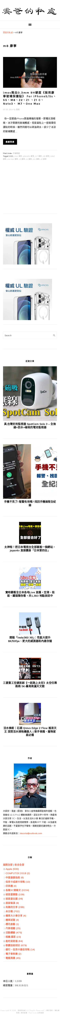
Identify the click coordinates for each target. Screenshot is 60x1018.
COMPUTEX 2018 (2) (18, 873)
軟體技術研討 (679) (16, 945)
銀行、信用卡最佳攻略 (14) (20, 949)
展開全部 (8, 864)
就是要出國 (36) (14, 898)
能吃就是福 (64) (14, 941)
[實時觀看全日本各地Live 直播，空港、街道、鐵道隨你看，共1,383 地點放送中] (30, 588)
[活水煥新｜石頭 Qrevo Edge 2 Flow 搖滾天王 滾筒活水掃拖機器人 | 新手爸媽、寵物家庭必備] (30, 724)
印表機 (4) (11, 885)
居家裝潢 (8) (12, 902)
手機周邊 (16, 153)
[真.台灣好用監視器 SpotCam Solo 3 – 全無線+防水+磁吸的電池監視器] (30, 420)
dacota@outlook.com (31, 833)
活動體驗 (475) (14, 932)
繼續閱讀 (10, 142)
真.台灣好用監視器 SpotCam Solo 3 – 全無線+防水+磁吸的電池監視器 (30, 425)
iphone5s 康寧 (28, 156)
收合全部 (19, 864)
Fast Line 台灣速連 (36, 1013)
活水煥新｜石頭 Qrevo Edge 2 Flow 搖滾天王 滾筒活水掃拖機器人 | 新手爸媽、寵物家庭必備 (30, 731)
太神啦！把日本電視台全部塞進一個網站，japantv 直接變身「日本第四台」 (30, 548)
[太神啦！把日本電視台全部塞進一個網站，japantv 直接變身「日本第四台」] (30, 543)
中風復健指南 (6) (15, 877)
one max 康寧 (12, 159)
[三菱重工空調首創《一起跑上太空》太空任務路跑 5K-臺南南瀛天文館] (30, 678)
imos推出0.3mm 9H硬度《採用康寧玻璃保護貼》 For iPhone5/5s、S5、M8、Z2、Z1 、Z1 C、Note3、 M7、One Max (29, 98)
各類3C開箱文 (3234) (17, 890)
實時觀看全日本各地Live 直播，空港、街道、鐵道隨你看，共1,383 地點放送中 (30, 594)
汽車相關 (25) (13, 928)
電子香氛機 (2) (14, 953)
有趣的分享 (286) (15, 907)
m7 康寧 (38, 156)
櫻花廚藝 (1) (12, 924)
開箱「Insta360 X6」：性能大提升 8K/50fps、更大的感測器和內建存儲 (30, 639)
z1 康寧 (29, 159)
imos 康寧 (18, 156)
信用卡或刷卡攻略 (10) (18, 881)
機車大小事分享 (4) (16, 915)
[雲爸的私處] (30, 16)
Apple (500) (12, 868)
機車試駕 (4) (12, 919)
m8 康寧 (46, 156)
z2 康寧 (44, 159)
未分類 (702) (13, 911)
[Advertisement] (25, 189)
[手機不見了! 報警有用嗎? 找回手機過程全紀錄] (30, 497)
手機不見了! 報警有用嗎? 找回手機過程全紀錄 (30, 503)
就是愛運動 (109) (15, 894)
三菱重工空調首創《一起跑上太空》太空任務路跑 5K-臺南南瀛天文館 (30, 684)
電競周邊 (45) (13, 957)
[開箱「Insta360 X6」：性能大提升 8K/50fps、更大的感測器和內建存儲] (30, 633)
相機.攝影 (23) (13, 936)
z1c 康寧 (36, 159)
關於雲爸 (49, 1010)
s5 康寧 (22, 159)
